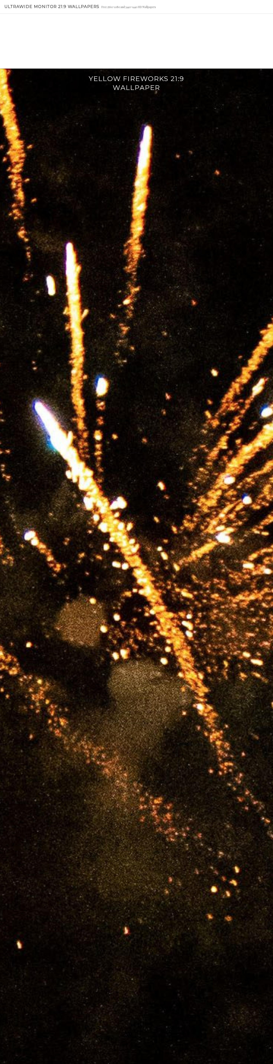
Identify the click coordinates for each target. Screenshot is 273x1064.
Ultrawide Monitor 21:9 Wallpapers (51, 6)
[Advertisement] (136, 41)
